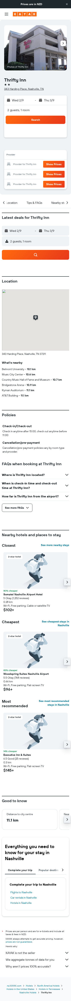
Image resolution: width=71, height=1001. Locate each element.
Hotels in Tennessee (49, 989)
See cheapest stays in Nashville (55, 623)
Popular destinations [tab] (52, 870)
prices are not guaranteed (19, 941)
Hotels (29, 985)
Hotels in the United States (20, 989)
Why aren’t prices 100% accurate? (28, 966)
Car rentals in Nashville (23, 897)
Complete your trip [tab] (20, 870)
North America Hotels (48, 985)
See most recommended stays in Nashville (54, 702)
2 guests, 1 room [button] (18, 110)
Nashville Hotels (28, 992)
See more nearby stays (55, 545)
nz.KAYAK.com (14, 985)
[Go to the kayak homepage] (25, 14)
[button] (67, 4)
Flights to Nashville (21, 892)
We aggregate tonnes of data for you (30, 959)
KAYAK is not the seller (20, 953)
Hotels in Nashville (21, 903)
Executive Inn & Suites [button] (17, 755)
